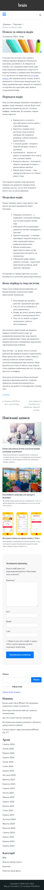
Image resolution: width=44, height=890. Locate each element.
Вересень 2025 (8, 784)
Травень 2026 (8, 757)
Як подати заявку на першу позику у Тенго (21, 538)
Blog (4, 858)
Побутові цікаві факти (11, 871)
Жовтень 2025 (8, 780)
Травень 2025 (8, 802)
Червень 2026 (8, 753)
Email (9, 621)
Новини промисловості (12, 862)
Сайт (8, 631)
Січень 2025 (7, 810)
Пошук (5, 674)
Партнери (6, 395)
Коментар (11, 580)
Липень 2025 (8, 793)
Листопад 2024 (9, 819)
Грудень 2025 (8, 771)
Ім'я (8, 612)
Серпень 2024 (8, 833)
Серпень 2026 (8, 744)
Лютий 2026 (7, 762)
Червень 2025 (8, 797)
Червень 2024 (8, 841)
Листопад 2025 (9, 775)
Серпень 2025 (8, 788)
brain (22, 5)
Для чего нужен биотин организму (17, 718)
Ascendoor (15, 886)
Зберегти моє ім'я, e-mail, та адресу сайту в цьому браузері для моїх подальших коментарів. (21, 644)
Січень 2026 (7, 766)
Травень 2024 (8, 846)
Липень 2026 (8, 749)
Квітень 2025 (8, 806)
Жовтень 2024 (8, 824)
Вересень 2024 (8, 828)
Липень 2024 (8, 837)
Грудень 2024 (8, 815)
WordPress (35, 886)
